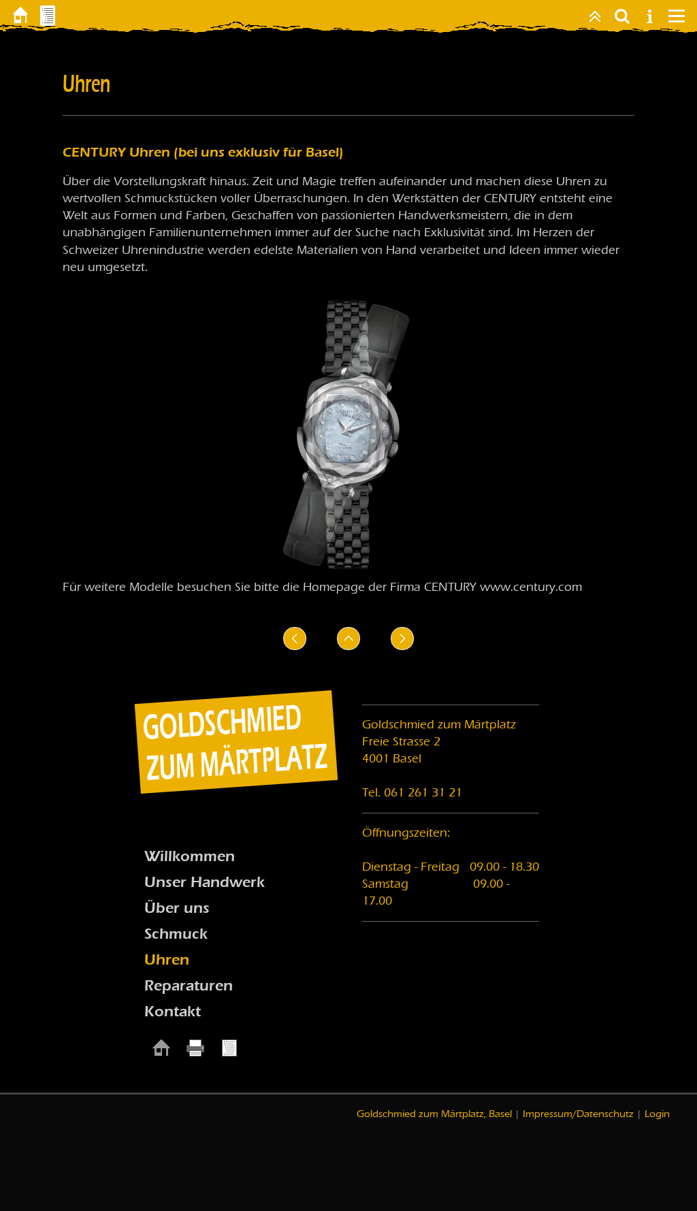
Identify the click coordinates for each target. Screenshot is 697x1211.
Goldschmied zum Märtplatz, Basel (434, 1114)
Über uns (177, 908)
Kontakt (172, 1011)
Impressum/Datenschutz (578, 1114)
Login (657, 1114)
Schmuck (176, 934)
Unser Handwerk (204, 882)
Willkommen (189, 856)
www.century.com (531, 587)
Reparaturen (188, 986)
